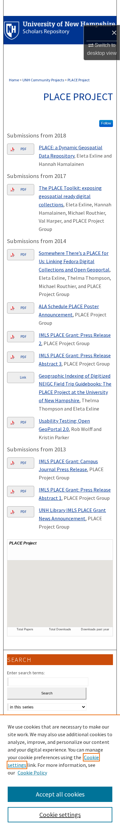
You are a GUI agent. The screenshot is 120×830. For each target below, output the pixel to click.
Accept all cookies (60, 794)
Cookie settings (60, 815)
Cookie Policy (32, 772)
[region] (60, 772)
